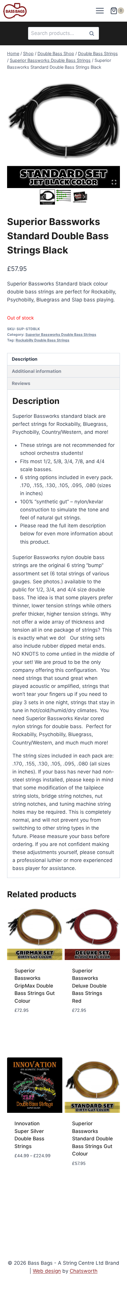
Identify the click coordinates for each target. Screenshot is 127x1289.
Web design (47, 1271)
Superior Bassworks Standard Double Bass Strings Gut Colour (92, 1139)
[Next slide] (84, 197)
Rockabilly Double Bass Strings (42, 340)
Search (93, 33)
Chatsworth (83, 1271)
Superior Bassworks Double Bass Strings (60, 334)
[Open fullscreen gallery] (114, 182)
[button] (47, 197)
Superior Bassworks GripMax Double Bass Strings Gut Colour (34, 986)
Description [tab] (25, 359)
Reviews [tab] (21, 383)
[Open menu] (100, 10)
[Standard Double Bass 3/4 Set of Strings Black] (63, 131)
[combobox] (63, 33)
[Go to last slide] (43, 197)
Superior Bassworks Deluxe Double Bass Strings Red (89, 986)
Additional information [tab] (36, 371)
